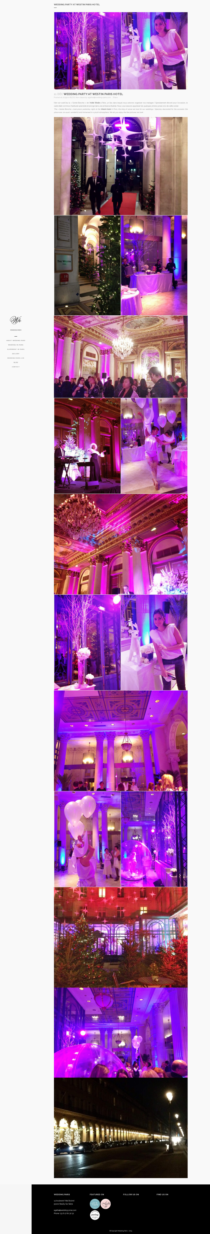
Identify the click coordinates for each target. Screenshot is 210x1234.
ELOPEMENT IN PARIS (15, 349)
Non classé (80, 97)
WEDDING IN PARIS (15, 345)
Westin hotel (106, 109)
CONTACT (16, 366)
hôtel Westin (95, 103)
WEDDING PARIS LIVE (15, 358)
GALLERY (15, 353)
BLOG (16, 362)
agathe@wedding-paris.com (99, 97)
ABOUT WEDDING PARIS (15, 340)
